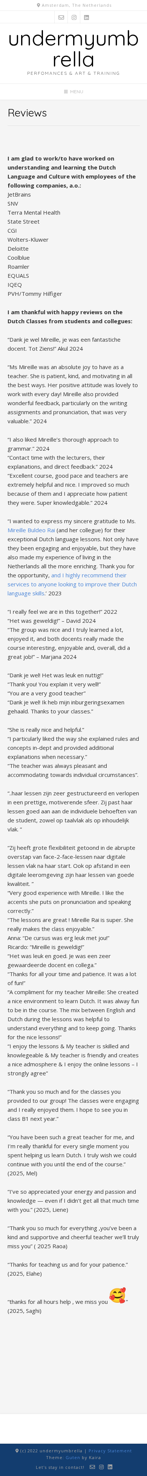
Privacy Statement (110, 1450)
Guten (73, 1457)
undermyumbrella (73, 48)
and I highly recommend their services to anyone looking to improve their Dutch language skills (72, 584)
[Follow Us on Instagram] (74, 17)
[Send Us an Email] (61, 17)
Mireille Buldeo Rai (31, 530)
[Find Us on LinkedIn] (86, 17)
